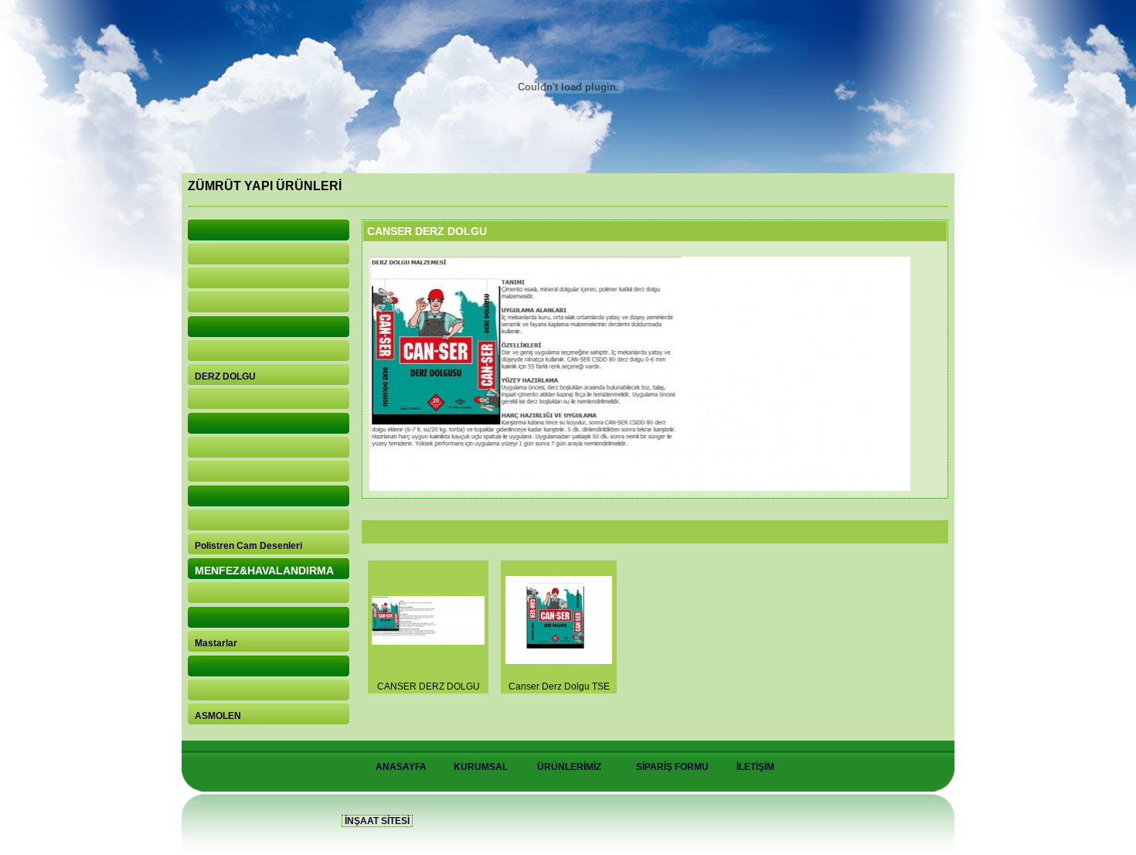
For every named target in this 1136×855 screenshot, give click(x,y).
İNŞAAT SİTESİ (377, 821)
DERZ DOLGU (225, 376)
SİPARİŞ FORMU (672, 766)
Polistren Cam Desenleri (248, 545)
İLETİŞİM (755, 766)
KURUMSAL (481, 766)
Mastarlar (216, 643)
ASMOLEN (218, 715)
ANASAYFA (401, 766)
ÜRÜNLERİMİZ (569, 766)
